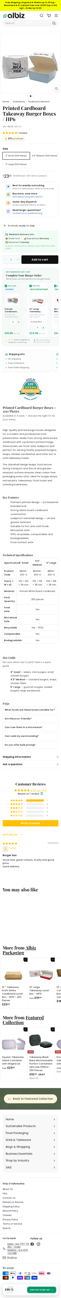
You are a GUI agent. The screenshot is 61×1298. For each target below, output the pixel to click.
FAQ (5, 1193)
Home (6, 101)
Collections (19, 101)
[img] (10, 843)
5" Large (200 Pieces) (16, 164)
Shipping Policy (11, 1206)
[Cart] (49, 15)
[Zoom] (56, 88)
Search (7, 1228)
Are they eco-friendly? (18, 718)
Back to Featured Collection (32, 1099)
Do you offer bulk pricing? (20, 744)
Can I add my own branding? (22, 736)
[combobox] (30, 23)
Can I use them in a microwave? (23, 727)
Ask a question (12, 764)
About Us (8, 1189)
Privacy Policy (10, 1219)
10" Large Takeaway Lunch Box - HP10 (35, 310)
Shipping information (17, 757)
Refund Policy (10, 1210)
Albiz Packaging (19, 950)
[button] (10, 133)
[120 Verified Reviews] (30, 401)
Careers (7, 1215)
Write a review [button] (30, 823)
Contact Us (9, 1197)
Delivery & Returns (13, 1202)
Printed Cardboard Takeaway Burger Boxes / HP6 (12, 310)
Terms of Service (12, 1223)
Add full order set (41, 1290)
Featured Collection (39, 101)
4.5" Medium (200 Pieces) (45, 155)
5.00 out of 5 (39, 790)
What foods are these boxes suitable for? (30, 709)
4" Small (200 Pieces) (16, 155)
